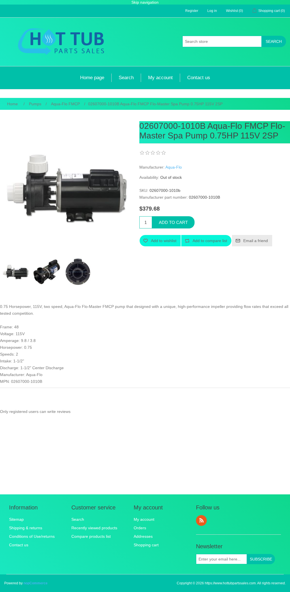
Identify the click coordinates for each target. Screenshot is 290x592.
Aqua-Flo (173, 167)
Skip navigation (145, 2)
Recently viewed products (94, 528)
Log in (212, 11)
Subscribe (261, 559)
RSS (201, 520)
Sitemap (16, 519)
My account (160, 77)
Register (191, 11)
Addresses (143, 536)
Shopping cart (146, 545)
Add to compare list (210, 240)
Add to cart (173, 222)
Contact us (198, 77)
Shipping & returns (25, 528)
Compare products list (91, 536)
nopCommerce (36, 583)
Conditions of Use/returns (32, 536)
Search (274, 41)
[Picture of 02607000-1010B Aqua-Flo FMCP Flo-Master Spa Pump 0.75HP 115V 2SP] (15, 272)
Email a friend (255, 240)
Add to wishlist (163, 240)
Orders (140, 528)
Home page (92, 77)
